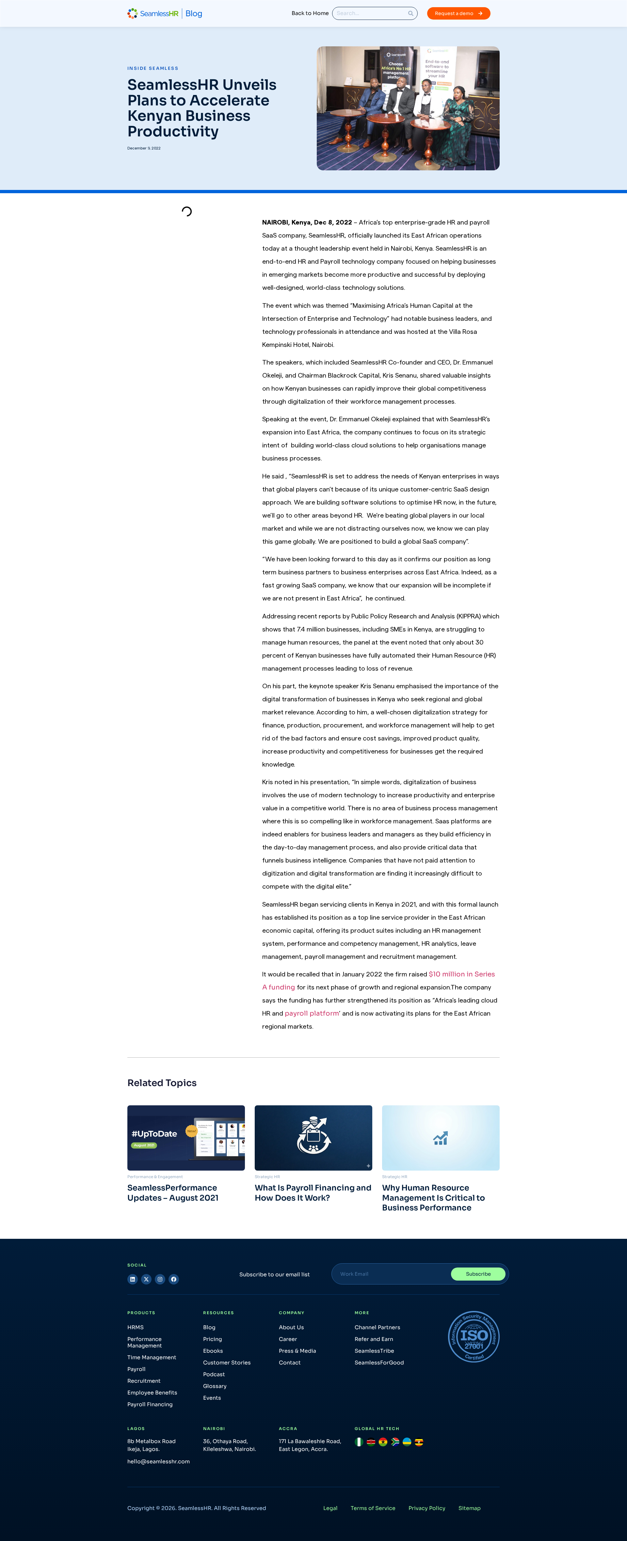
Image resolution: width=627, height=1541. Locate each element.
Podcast (214, 1374)
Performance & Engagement (155, 1176)
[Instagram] (160, 1279)
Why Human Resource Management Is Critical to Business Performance (433, 1197)
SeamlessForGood (379, 1362)
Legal (330, 1508)
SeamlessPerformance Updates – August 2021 (172, 1193)
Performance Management (144, 1342)
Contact (290, 1362)
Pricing (212, 1339)
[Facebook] (174, 1279)
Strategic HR (267, 1176)
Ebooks (213, 1350)
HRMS (135, 1327)
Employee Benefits (152, 1392)
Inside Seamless (153, 68)
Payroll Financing (150, 1404)
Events (212, 1397)
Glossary (215, 1386)
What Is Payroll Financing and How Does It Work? (313, 1193)
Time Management (151, 1357)
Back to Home (310, 13)
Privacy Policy (427, 1508)
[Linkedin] (132, 1279)
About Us (291, 1327)
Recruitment (144, 1381)
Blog (209, 1327)
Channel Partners (377, 1327)
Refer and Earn (374, 1339)
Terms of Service (373, 1508)
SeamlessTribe (374, 1350)
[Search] (410, 13)
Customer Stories (227, 1362)
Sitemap (469, 1508)
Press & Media (297, 1350)
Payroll (136, 1369)
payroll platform (312, 1013)
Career (288, 1339)
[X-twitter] (146, 1279)
